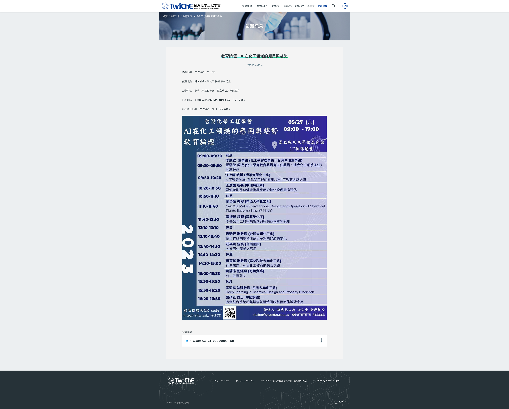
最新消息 (175, 16)
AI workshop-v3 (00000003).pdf (212, 340)
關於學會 (247, 6)
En (345, 5)
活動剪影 (287, 6)
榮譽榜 (275, 6)
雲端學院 (262, 6)
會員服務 (322, 6)
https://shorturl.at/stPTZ (210, 99)
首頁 (165, 16)
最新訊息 (299, 6)
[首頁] (191, 6)
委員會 (311, 6)
